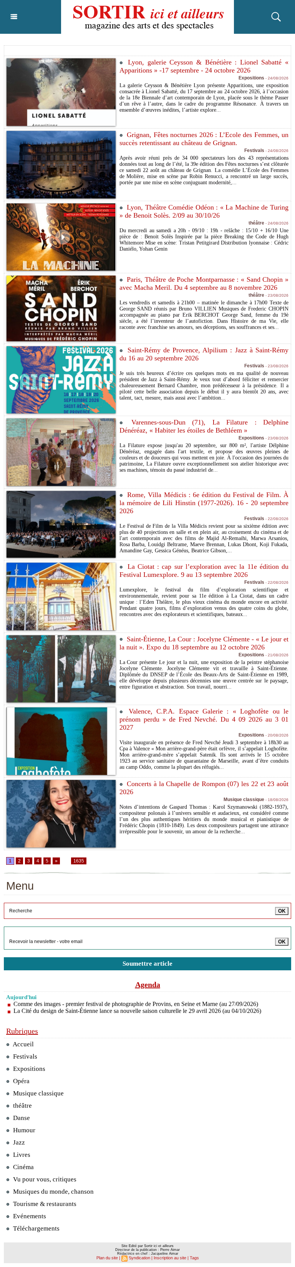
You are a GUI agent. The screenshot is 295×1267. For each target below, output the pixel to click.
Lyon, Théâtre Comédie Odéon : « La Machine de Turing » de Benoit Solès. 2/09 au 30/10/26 (203, 211)
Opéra (21, 1081)
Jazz (18, 1142)
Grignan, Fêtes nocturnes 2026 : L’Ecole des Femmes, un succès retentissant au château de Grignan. (203, 139)
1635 (78, 861)
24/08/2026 (276, 78)
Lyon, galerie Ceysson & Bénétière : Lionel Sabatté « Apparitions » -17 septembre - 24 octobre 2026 (203, 66)
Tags (194, 1257)
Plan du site (107, 1257)
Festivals (24, 1056)
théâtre (22, 1105)
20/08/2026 (276, 735)
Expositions (28, 1068)
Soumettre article (147, 963)
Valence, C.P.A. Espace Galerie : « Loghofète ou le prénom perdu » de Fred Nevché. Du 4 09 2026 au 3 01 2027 (203, 719)
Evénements (29, 1216)
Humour (23, 1130)
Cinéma (23, 1167)
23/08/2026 (276, 295)
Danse (21, 1118)
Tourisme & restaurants (44, 1204)
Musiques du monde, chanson (53, 1191)
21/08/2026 (276, 655)
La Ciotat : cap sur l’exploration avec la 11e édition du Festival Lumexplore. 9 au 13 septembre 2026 (203, 570)
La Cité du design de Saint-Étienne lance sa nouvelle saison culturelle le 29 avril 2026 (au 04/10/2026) (137, 1011)
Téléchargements (36, 1228)
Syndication (139, 1257)
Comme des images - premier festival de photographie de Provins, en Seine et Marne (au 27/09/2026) (135, 1004)
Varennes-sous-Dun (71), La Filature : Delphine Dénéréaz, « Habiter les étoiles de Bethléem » (203, 426)
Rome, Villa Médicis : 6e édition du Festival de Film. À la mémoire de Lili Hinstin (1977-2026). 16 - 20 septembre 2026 (203, 503)
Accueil (23, 1044)
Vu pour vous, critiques (44, 1179)
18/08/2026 (276, 800)
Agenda (147, 984)
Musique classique (38, 1093)
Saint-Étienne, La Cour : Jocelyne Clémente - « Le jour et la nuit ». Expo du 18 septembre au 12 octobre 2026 (203, 643)
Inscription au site (170, 1257)
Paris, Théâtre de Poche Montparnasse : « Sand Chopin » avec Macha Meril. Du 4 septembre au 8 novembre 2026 (203, 283)
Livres (21, 1154)
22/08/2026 (276, 519)
